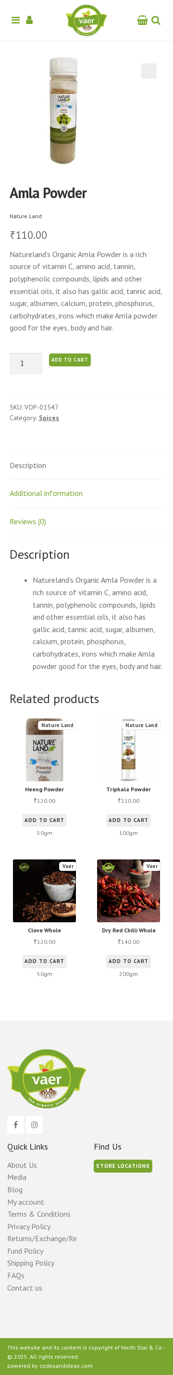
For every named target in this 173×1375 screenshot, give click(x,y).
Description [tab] (28, 465)
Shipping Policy (30, 1263)
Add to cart (69, 359)
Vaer (68, 866)
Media (16, 1177)
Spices (49, 417)
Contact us (24, 1288)
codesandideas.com (66, 1365)
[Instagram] (34, 1125)
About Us (22, 1165)
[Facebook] (15, 1125)
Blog (15, 1189)
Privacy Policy (28, 1226)
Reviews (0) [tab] (28, 521)
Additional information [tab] (46, 493)
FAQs (16, 1275)
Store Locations (123, 1166)
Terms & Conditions (39, 1214)
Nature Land (26, 216)
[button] (149, 71)
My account (25, 1202)
